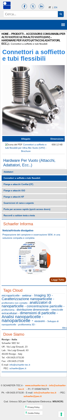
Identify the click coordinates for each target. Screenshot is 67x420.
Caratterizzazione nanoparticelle (27, 299)
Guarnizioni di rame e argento (19, 203)
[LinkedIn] (41, 6)
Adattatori (8, 172)
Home (5, 33)
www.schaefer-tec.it (36, 385)
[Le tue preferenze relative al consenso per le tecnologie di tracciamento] (61, 414)
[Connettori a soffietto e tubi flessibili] (50, 7)
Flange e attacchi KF (14, 197)
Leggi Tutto (57, 279)
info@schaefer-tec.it (46, 392)
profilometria (8, 309)
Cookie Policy (35, 412)
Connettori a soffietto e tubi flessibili (22, 178)
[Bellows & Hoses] (55, 7)
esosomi (39, 321)
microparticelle (11, 295)
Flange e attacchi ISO (14, 190)
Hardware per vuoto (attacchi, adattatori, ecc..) (29, 162)
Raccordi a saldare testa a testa (19, 215)
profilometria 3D (26, 324)
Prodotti (17, 33)
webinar (27, 295)
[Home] (7, 5)
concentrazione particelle (44, 306)
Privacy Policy (35, 407)
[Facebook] (24, 6)
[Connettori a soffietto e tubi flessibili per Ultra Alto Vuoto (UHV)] (33, 134)
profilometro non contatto (14, 303)
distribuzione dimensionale (33, 309)
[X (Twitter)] (32, 6)
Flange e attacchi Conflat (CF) (18, 184)
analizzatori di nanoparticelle (26, 304)
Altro (64, 327)
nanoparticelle (16, 320)
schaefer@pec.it (18, 368)
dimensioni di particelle (38, 313)
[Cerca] (61, 14)
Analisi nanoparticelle (21, 316)
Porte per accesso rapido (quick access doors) (27, 209)
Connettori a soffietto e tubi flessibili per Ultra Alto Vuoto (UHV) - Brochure (26, 147)
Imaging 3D (42, 295)
